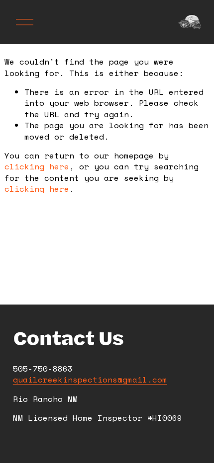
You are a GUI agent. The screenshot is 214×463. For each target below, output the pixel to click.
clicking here (36, 166)
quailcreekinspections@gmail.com (90, 379)
